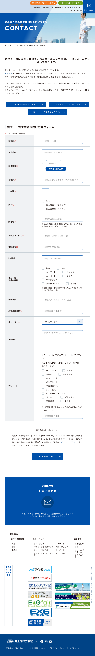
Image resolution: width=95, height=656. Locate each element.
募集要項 (8, 73)
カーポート (60, 550)
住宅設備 (77, 539)
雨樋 (13, 547)
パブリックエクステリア (44, 547)
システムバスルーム (79, 551)
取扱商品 (14, 533)
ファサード (60, 543)
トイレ (77, 547)
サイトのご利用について (36, 648)
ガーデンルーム (62, 553)
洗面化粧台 (79, 543)
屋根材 (14, 550)
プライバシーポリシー (68, 442)
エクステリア (38, 539)
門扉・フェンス (62, 547)
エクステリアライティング (43, 554)
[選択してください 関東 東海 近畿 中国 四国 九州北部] (62, 322)
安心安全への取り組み (14, 648)
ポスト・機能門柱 (41, 550)
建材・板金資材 (17, 539)
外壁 (13, 543)
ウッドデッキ (39, 543)
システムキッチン (79, 556)
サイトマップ (75, 648)
